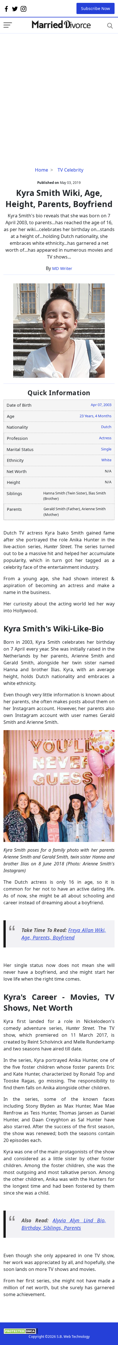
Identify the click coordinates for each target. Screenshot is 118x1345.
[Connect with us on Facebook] (6, 8)
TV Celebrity (70, 170)
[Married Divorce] (61, 24)
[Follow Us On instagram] (23, 8)
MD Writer (62, 268)
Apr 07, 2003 (101, 404)
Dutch (106, 426)
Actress (105, 437)
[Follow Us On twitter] (15, 8)
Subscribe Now (95, 8)
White (106, 459)
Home (41, 170)
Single (106, 449)
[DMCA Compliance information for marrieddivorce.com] (59, 1331)
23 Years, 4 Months (95, 415)
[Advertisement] (59, 92)
